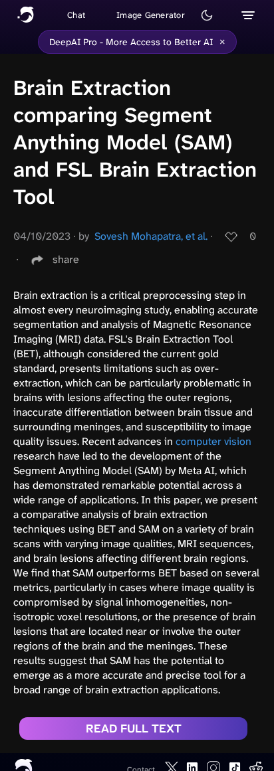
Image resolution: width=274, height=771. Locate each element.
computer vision (213, 441)
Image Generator (150, 15)
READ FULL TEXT (134, 728)
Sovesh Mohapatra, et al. (150, 236)
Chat (76, 15)
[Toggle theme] (206, 15)
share (66, 259)
